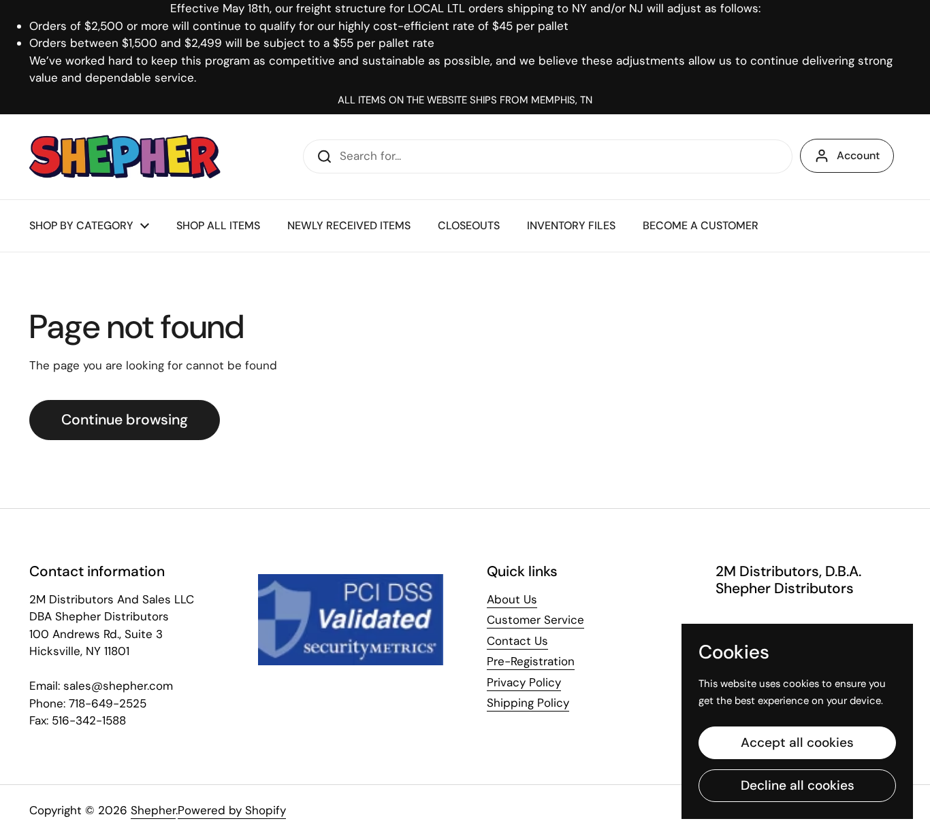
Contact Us (517, 640)
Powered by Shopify (232, 810)
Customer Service (535, 619)
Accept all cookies (797, 742)
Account (858, 155)
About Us (512, 599)
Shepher (153, 810)
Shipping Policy (528, 702)
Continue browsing (124, 419)
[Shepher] (125, 157)
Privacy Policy (524, 682)
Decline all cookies (797, 785)
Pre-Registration (531, 661)
